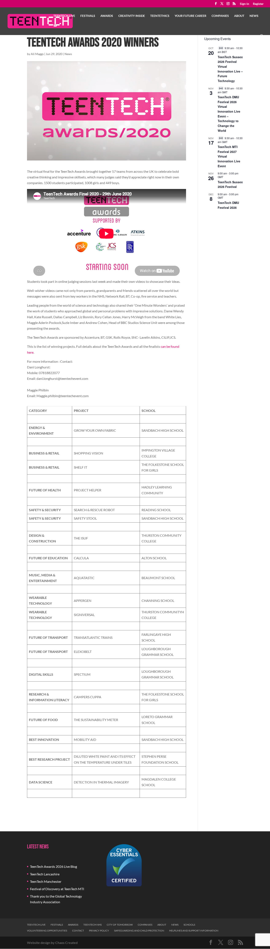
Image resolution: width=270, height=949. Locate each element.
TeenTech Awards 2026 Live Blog (53, 866)
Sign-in (244, 3)
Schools (189, 924)
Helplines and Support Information (193, 930)
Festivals (87, 16)
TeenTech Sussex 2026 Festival (230, 184)
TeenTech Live (64, 16)
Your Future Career (190, 16)
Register (258, 3)
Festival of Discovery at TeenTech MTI (57, 889)
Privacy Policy (99, 930)
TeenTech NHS (92, 924)
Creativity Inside (131, 16)
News (254, 16)
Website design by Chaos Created (52, 943)
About (239, 16)
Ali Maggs (37, 54)
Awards (106, 16)
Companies (220, 16)
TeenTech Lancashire (44, 874)
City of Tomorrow (120, 924)
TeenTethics (159, 16)
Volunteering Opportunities (47, 930)
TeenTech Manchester (45, 881)
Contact (78, 930)
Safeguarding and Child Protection (139, 930)
